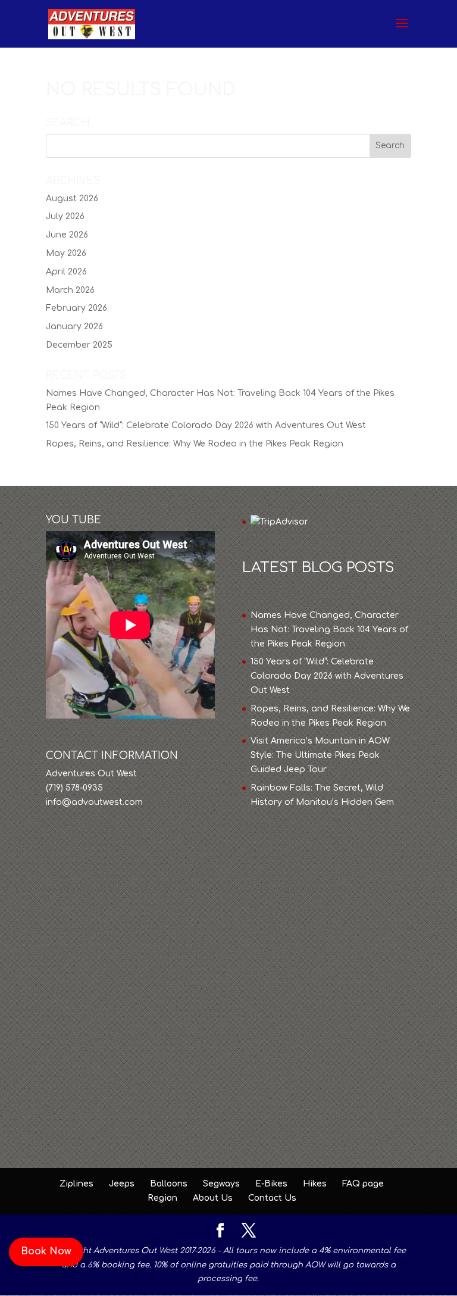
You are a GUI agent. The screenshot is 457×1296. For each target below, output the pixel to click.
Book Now (46, 1251)
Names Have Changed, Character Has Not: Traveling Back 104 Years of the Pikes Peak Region (329, 629)
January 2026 (74, 326)
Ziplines (76, 1183)
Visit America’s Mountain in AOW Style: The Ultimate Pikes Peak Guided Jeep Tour (320, 755)
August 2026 (72, 198)
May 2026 (66, 253)
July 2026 (65, 216)
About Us (213, 1198)
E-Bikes (271, 1183)
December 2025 (79, 345)
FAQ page (363, 1183)
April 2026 (66, 271)
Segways (221, 1183)
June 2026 (67, 234)
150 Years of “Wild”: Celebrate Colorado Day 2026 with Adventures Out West (206, 425)
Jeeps (121, 1183)
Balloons (168, 1183)
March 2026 (70, 290)
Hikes (315, 1183)
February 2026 (76, 308)
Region (162, 1198)
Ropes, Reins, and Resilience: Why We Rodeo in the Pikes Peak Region (194, 443)
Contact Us (272, 1198)
